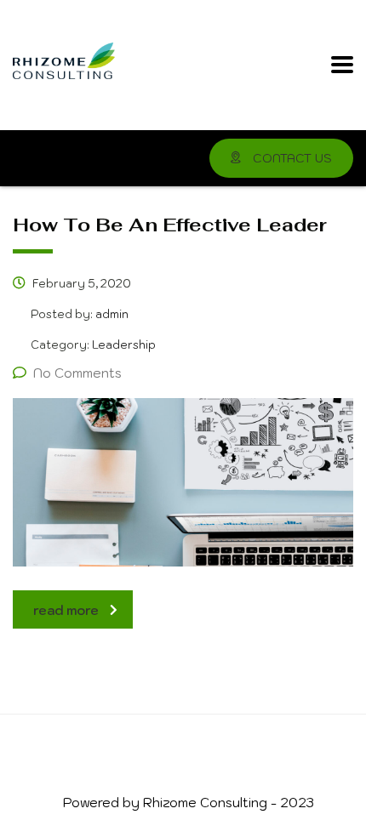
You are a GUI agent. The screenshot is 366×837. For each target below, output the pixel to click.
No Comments (77, 373)
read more (66, 610)
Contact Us (290, 158)
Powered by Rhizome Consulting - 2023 (188, 802)
